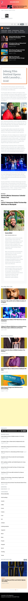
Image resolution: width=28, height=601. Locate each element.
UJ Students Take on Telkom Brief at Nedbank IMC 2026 (17, 44)
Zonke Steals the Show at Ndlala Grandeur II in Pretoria (17, 37)
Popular (2, 540)
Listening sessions (5, 526)
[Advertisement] (14, 412)
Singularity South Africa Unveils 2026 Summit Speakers (12, 457)
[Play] (2, 432)
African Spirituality (5, 493)
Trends (2, 555)
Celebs (2, 504)
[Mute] (21, 432)
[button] (24, 560)
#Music (9, 30)
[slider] (24, 431)
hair (2, 519)
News (2, 537)
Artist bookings (4, 497)
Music (2, 533)
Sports (2, 548)
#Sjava (15, 32)
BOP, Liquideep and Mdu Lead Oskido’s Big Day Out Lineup (13, 462)
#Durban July (11, 32)
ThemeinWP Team (15, 596)
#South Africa (4, 30)
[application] (14, 431)
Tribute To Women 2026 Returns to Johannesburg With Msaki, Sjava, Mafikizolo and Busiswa (13, 327)
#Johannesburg (15, 30)
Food (2, 515)
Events (2, 508)
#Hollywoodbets (21, 32)
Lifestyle (3, 522)
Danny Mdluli (6, 81)
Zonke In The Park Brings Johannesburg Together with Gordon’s (11, 7)
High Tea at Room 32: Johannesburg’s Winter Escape (16, 57)
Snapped (3, 544)
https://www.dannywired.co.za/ (11, 235)
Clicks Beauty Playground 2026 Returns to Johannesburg (17, 50)
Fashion (2, 511)
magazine (3, 530)
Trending (3, 551)
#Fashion (22, 30)
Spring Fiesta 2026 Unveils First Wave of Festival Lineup (12, 467)
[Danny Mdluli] (14, 220)
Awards (2, 501)
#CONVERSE (4, 32)
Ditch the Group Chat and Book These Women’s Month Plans (13, 482)
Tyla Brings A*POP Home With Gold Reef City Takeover (12, 472)
